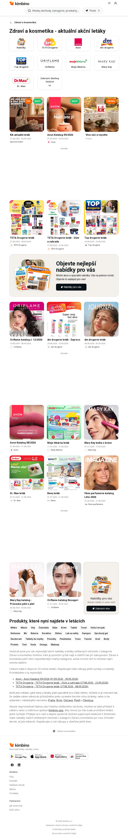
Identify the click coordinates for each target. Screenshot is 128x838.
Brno (59, 700)
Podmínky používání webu (64, 829)
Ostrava (68, 700)
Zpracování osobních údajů (64, 833)
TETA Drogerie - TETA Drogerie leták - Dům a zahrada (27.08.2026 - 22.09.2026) (62, 682)
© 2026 (64, 821)
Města (12, 789)
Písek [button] (93, 10)
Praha (51, 700)
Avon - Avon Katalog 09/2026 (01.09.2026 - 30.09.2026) (47, 679)
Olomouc (88, 700)
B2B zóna (14, 809)
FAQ (11, 776)
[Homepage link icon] (54, 731)
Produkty (13, 793)
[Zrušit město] (98, 10)
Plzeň (77, 700)
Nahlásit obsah (17, 784)
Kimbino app (56, 710)
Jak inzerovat (15, 805)
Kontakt (13, 780)
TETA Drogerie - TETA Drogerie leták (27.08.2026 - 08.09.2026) (52, 686)
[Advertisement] (66, 172)
